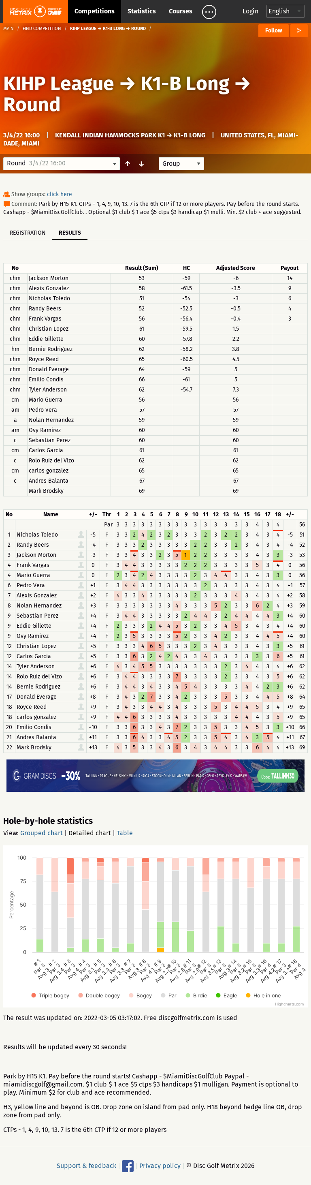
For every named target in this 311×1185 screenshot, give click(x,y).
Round (32, 104)
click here (59, 194)
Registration (28, 232)
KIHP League (58, 83)
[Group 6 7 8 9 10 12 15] (181, 163)
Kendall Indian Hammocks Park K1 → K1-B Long (130, 135)
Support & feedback (86, 1166)
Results (70, 232)
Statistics (142, 11)
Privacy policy (160, 1166)
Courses (180, 11)
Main (8, 28)
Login (250, 11)
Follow (273, 30)
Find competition (42, 28)
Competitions (95, 11)
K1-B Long (185, 83)
